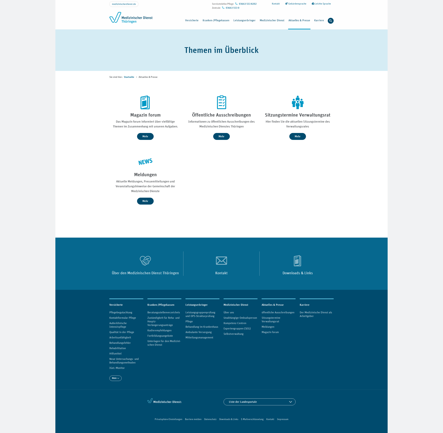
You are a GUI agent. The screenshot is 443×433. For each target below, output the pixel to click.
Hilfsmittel (115, 353)
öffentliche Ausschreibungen (278, 312)
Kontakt (276, 3)
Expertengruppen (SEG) (237, 328)
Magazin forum (270, 332)
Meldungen (268, 326)
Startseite (129, 77)
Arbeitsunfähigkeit (120, 337)
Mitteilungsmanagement (199, 337)
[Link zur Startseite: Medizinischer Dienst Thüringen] (132, 19)
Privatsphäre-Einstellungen (168, 419)
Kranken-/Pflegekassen (160, 305)
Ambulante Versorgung (199, 332)
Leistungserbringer (197, 305)
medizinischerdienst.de (124, 4)
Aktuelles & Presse (273, 305)
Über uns (229, 312)
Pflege (189, 321)
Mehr (145, 136)
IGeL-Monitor (117, 368)
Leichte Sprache (322, 3)
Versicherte (116, 305)
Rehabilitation (117, 348)
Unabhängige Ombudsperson (240, 317)
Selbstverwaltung (233, 333)
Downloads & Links (298, 273)
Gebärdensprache (297, 3)
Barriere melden (193, 419)
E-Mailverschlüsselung (252, 419)
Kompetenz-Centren (235, 323)
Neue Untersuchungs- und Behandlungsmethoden (124, 360)
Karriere (304, 305)
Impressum (282, 419)
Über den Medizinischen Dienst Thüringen (145, 273)
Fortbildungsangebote (160, 335)
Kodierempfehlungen (159, 330)
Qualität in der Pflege (121, 332)
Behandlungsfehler (120, 342)
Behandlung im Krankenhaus (202, 326)
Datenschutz (210, 419)
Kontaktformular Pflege (122, 317)
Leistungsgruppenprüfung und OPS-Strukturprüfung (200, 314)
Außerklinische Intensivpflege (118, 324)
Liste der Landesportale (243, 402)
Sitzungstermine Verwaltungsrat (271, 319)
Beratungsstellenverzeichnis (163, 312)
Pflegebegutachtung (120, 312)
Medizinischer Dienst (236, 305)
